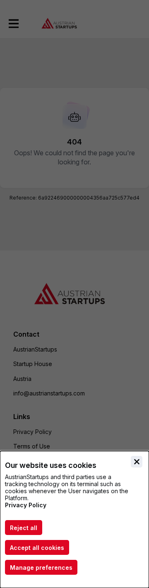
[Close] (136, 462)
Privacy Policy (25, 504)
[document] (74, 519)
